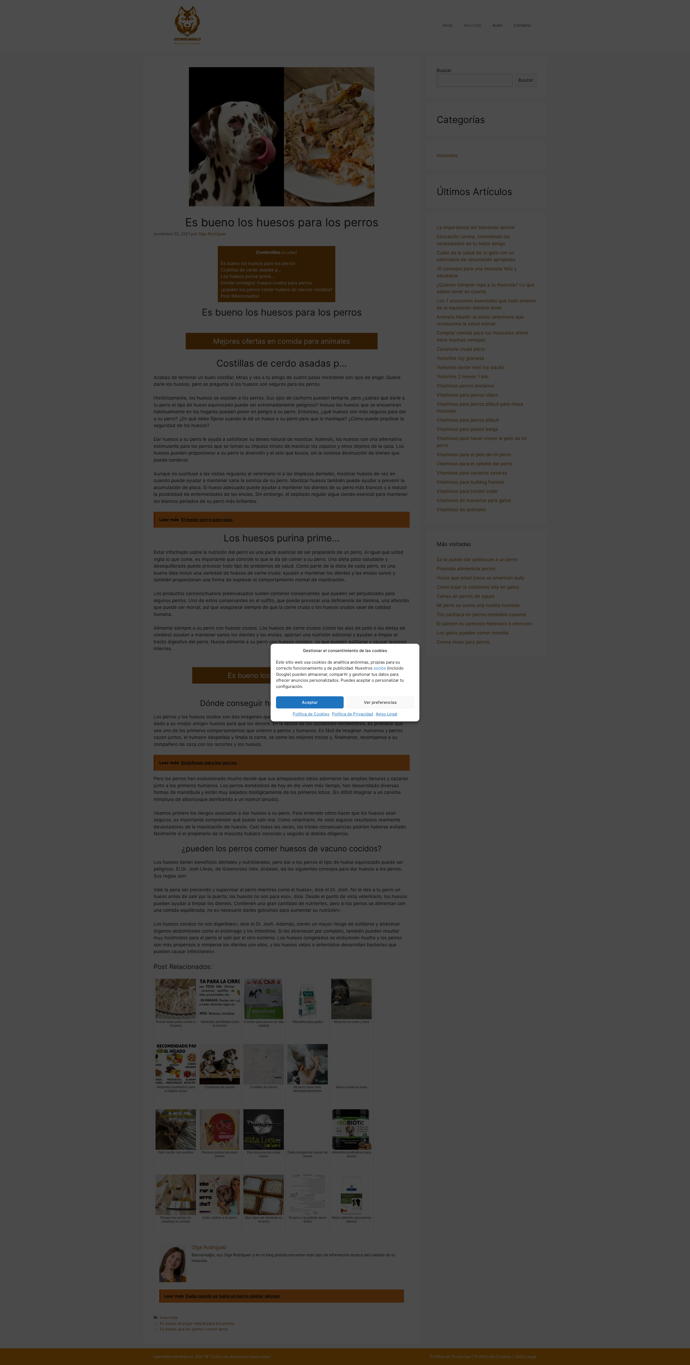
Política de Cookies (311, 713)
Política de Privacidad (352, 713)
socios (380, 668)
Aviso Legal (386, 713)
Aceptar (310, 702)
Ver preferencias (380, 702)
